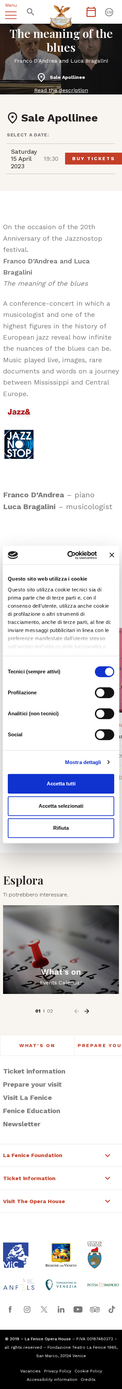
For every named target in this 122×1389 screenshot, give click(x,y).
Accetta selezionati (61, 806)
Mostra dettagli (83, 762)
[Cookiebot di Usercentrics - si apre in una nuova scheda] (71, 555)
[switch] (104, 692)
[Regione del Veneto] (61, 1255)
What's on (37, 1045)
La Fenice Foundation (32, 1155)
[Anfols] (19, 1285)
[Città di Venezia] (103, 1254)
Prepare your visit (32, 1084)
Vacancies (30, 1371)
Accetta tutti (61, 783)
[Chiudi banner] (111, 555)
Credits (88, 1379)
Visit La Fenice (27, 1097)
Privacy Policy (57, 1371)
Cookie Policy (88, 1371)
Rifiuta (61, 828)
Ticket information (34, 1071)
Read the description (61, 90)
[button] (76, 1011)
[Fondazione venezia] (61, 1284)
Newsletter (21, 1124)
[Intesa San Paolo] (103, 1285)
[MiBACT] (19, 1255)
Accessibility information (52, 1379)
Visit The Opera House (34, 1201)
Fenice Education (31, 1111)
